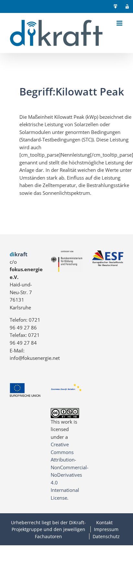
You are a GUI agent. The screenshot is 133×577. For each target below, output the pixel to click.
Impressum (106, 529)
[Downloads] (115, 6)
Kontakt (104, 522)
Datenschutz (106, 536)
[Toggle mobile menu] (120, 23)
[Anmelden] (127, 6)
